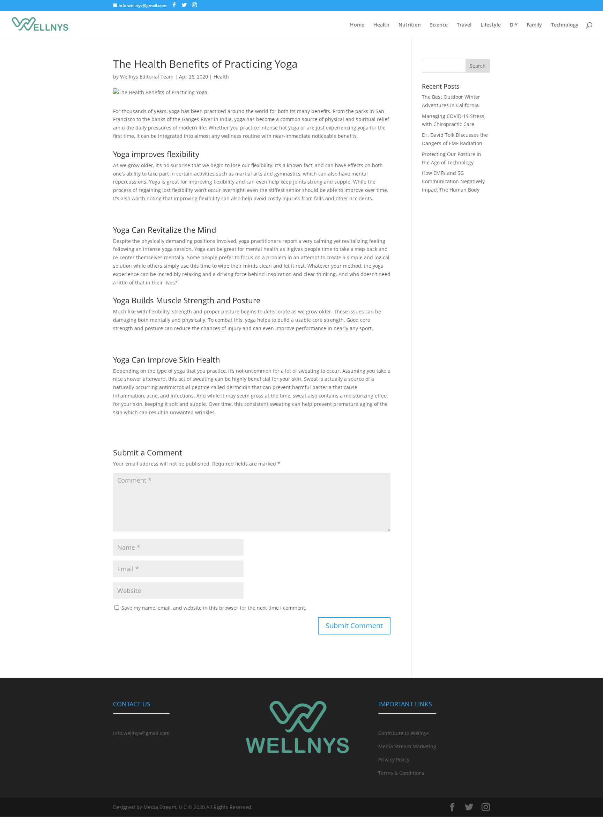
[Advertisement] (456, 325)
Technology (565, 25)
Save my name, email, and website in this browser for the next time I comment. (213, 607)
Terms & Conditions (401, 773)
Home (357, 25)
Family (534, 25)
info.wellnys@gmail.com (141, 733)
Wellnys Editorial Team (146, 76)
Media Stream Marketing (407, 746)
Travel (464, 25)
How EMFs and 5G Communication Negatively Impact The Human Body (453, 181)
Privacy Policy (393, 759)
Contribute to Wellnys (403, 733)
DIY (514, 25)
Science (439, 25)
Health (381, 25)
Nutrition (410, 25)
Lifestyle (491, 25)
